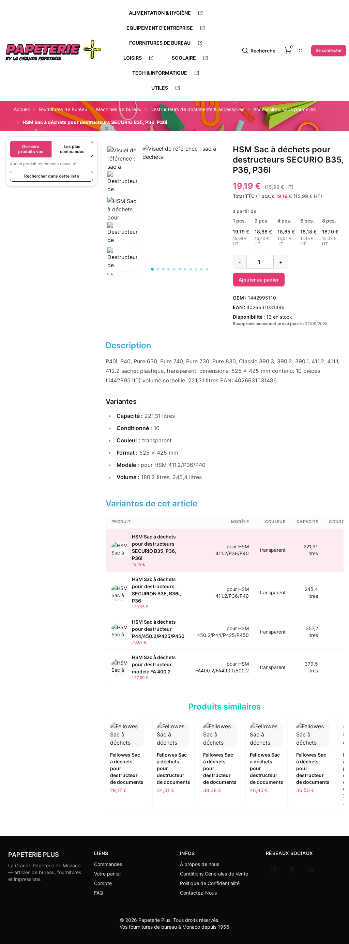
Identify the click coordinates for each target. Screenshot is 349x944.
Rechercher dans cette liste (51, 176)
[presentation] (288, 50)
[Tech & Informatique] (196, 73)
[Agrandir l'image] (179, 172)
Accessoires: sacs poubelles (284, 109)
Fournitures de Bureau (63, 109)
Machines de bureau (118, 109)
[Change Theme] (303, 50)
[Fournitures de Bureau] (200, 43)
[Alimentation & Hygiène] (200, 13)
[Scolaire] (205, 58)
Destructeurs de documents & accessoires (197, 109)
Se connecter (329, 50)
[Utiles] (177, 88)
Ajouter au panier (259, 280)
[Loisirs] (151, 58)
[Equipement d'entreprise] (202, 28)
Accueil (22, 109)
